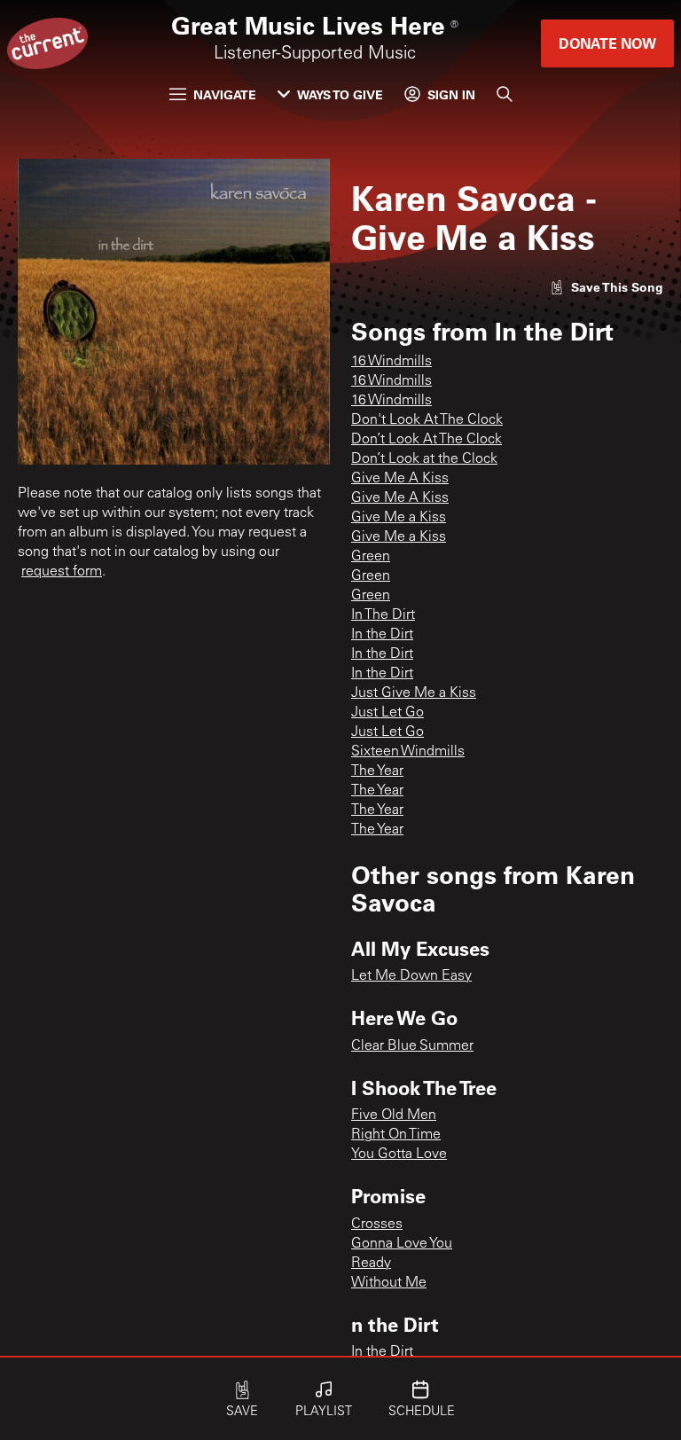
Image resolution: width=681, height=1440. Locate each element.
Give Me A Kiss (400, 479)
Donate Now (607, 43)
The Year (377, 771)
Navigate (224, 94)
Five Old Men (393, 1115)
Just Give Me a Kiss (413, 693)
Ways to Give (340, 94)
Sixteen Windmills (408, 752)
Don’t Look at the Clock (424, 459)
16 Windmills (391, 362)
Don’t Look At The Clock (426, 440)
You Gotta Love (399, 1154)
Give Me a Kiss (398, 518)
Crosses (377, 1224)
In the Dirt (382, 635)
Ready (371, 1263)
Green (370, 557)
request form (61, 572)
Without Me (389, 1283)
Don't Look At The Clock (427, 420)
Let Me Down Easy (411, 976)
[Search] (504, 94)
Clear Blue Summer (412, 1046)
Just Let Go (387, 713)
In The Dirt (383, 615)
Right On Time (396, 1135)
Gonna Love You (401, 1244)
